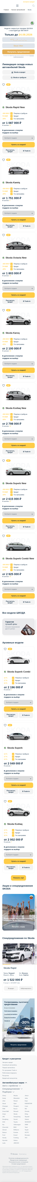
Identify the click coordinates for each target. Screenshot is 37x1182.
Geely (4, 1098)
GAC (3, 1122)
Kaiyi (26, 1101)
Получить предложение (18, 52)
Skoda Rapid (10, 968)
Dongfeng (5, 1119)
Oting (26, 1114)
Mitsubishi (17, 1098)
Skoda (15, 1114)
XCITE (27, 1132)
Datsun (4, 1132)
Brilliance (16, 1130)
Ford (3, 1135)
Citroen (4, 1130)
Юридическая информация (18, 1160)
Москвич (27, 1135)
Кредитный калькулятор (9, 1078)
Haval (4, 1103)
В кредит (11, 988)
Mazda (16, 1095)
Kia (3, 1124)
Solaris (27, 1119)
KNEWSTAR (28, 1103)
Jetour (27, 1095)
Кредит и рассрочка (11, 1059)
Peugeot (16, 1106)
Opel (15, 1103)
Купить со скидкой (18, 144)
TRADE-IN (7, 1021)
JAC (3, 1116)
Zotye (4, 1114)
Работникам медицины (10, 1011)
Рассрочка (5, 1075)
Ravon (15, 1108)
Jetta (26, 1098)
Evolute (16, 1132)
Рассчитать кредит (10, 150)
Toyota (16, 1122)
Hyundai (4, 1140)
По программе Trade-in (9, 1070)
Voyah (26, 1130)
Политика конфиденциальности (18, 1158)
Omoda (27, 1111)
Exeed (15, 1135)
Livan (26, 1106)
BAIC (15, 1127)
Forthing (16, 1137)
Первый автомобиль (10, 1017)
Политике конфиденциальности (13, 1049)
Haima (15, 1140)
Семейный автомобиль (10, 1014)
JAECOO (16, 1143)
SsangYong (17, 1116)
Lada (3, 1143)
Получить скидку (18, 927)
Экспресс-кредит (29, 2)
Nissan (16, 1101)
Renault (16, 1111)
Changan (5, 1106)
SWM (26, 1124)
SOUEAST (28, 1122)
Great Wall (5, 1111)
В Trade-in (26, 151)
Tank (26, 1127)
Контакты (22, 1154)
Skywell (27, 1116)
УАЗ (26, 1137)
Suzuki (16, 1119)
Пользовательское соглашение (18, 1162)
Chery (4, 1095)
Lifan (3, 1101)
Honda (4, 1137)
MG (26, 1108)
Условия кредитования (18, 1164)
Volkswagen (17, 1124)
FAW (3, 1108)
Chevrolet (5, 1127)
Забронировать (26, 988)
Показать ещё (18, 878)
